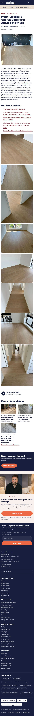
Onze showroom (6, 656)
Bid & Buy (4, 661)
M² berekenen (5, 639)
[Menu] (2, 3)
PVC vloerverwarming (21, 682)
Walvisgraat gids (6, 637)
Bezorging (4, 610)
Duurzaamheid (5, 668)
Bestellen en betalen (7, 607)
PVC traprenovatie (26, 692)
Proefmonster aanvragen (8, 602)
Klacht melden (5, 617)
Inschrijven (17, 543)
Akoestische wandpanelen (10, 692)
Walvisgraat (16, 678)
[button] (28, 3)
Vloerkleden (4, 590)
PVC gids (4, 627)
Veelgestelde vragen (7, 620)
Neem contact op (9, 465)
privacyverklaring (6, 534)
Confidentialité (25, 712)
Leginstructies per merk (8, 646)
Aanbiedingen (5, 595)
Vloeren (3, 581)
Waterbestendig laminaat (10, 685)
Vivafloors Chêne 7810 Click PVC (14, 109)
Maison (5, 7)
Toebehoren (5, 593)
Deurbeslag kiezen (6, 644)
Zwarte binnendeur (25, 685)
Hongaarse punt (7, 682)
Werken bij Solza (6, 666)
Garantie (4, 615)
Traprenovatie (5, 588)
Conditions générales (7, 712)
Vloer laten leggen (6, 605)
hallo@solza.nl (5, 566)
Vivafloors (24, 83)
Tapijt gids (4, 632)
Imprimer (17, 712)
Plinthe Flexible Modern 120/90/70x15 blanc (18, 131)
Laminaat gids (5, 629)
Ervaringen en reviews (7, 658)
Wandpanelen (5, 586)
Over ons (4, 653)
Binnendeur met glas (8, 689)
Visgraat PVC (6, 678)
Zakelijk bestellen (6, 663)
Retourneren (5, 612)
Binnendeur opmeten (7, 641)
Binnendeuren (5, 583)
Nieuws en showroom (21, 7)
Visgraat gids (5, 634)
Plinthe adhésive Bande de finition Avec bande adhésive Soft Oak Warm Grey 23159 (16, 125)
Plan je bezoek (17, 513)
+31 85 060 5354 (6, 564)
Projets (11, 7)
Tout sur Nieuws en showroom (10, 445)
